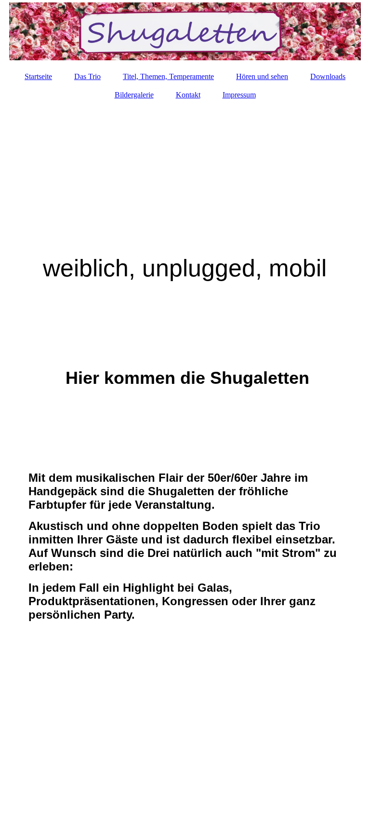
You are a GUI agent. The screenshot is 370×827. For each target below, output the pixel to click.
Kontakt (188, 95)
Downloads (327, 76)
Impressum (239, 95)
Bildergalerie (134, 95)
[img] (185, 31)
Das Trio (87, 76)
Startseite (38, 76)
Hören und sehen (262, 76)
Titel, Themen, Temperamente (168, 76)
